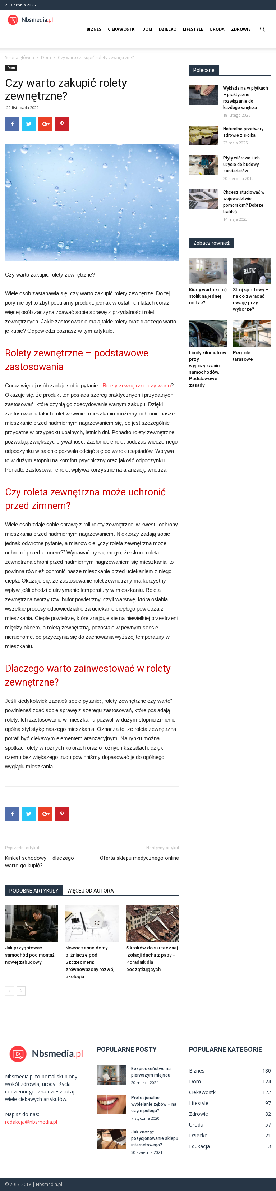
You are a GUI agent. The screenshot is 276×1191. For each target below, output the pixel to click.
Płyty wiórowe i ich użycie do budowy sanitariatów (241, 165)
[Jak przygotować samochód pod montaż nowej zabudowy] (31, 923)
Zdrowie (240, 29)
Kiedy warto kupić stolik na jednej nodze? (208, 296)
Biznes (94, 29)
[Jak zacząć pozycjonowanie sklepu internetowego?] (111, 1139)
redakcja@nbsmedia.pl (31, 1121)
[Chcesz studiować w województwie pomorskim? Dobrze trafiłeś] (203, 199)
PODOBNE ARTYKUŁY (34, 891)
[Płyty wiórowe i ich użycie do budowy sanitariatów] (203, 165)
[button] (262, 29)
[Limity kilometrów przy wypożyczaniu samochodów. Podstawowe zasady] (208, 333)
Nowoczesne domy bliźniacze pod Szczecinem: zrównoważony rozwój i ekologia (90, 962)
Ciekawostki (122, 29)
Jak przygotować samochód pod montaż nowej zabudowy (30, 955)
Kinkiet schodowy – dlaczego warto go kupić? (39, 862)
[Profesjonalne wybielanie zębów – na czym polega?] (111, 1104)
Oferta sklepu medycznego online (139, 858)
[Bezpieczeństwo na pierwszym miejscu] (111, 1075)
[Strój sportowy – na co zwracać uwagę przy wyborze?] (252, 271)
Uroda (217, 29)
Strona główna (19, 57)
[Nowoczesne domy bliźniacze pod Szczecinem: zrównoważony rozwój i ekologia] (91, 923)
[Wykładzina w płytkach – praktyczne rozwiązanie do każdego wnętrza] (203, 95)
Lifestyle (193, 29)
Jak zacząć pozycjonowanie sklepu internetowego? (154, 1138)
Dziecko (167, 29)
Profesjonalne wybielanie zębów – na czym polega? (153, 1104)
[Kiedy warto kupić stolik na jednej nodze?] (208, 271)
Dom (147, 29)
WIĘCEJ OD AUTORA (90, 891)
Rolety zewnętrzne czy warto (136, 385)
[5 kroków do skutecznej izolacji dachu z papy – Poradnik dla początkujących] (152, 923)
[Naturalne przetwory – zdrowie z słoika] (203, 135)
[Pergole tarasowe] (252, 333)
